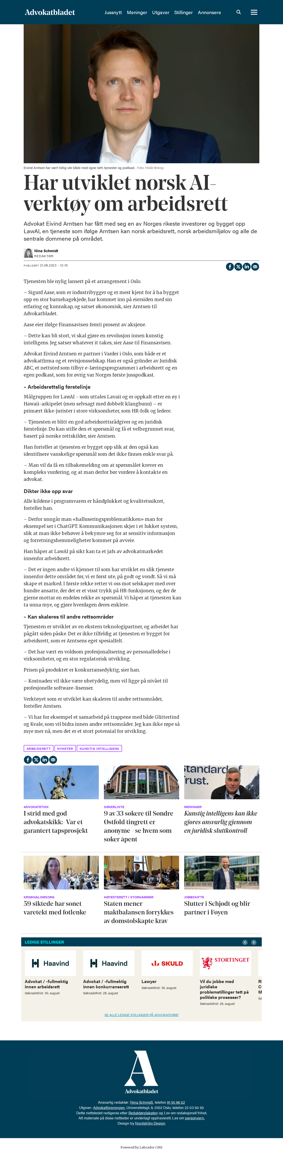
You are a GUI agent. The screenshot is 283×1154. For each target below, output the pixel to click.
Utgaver (160, 12)
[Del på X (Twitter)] (238, 266)
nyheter (65, 748)
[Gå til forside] (62, 12)
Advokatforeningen (109, 1107)
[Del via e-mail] (255, 266)
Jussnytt (113, 12)
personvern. (195, 1117)
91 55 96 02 (176, 1102)
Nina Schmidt (141, 1102)
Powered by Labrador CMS (141, 1147)
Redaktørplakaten (143, 1112)
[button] (246, 942)
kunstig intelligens (99, 748)
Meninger (137, 12)
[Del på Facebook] (230, 266)
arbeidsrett (39, 748)
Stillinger (183, 12)
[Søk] (238, 12)
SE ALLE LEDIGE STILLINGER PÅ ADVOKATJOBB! (142, 1014)
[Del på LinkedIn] (246, 266)
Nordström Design (150, 1123)
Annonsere (209, 12)
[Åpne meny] (254, 12)
